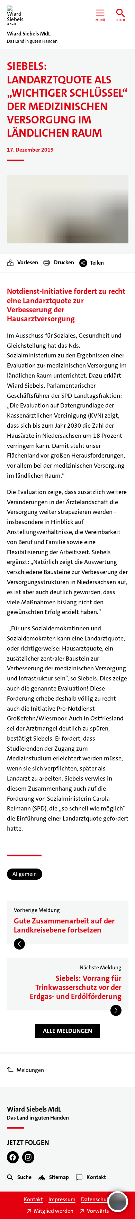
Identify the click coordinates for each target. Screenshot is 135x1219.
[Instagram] (28, 1157)
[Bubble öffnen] (117, 1201)
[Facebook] (13, 1157)
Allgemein (24, 874)
